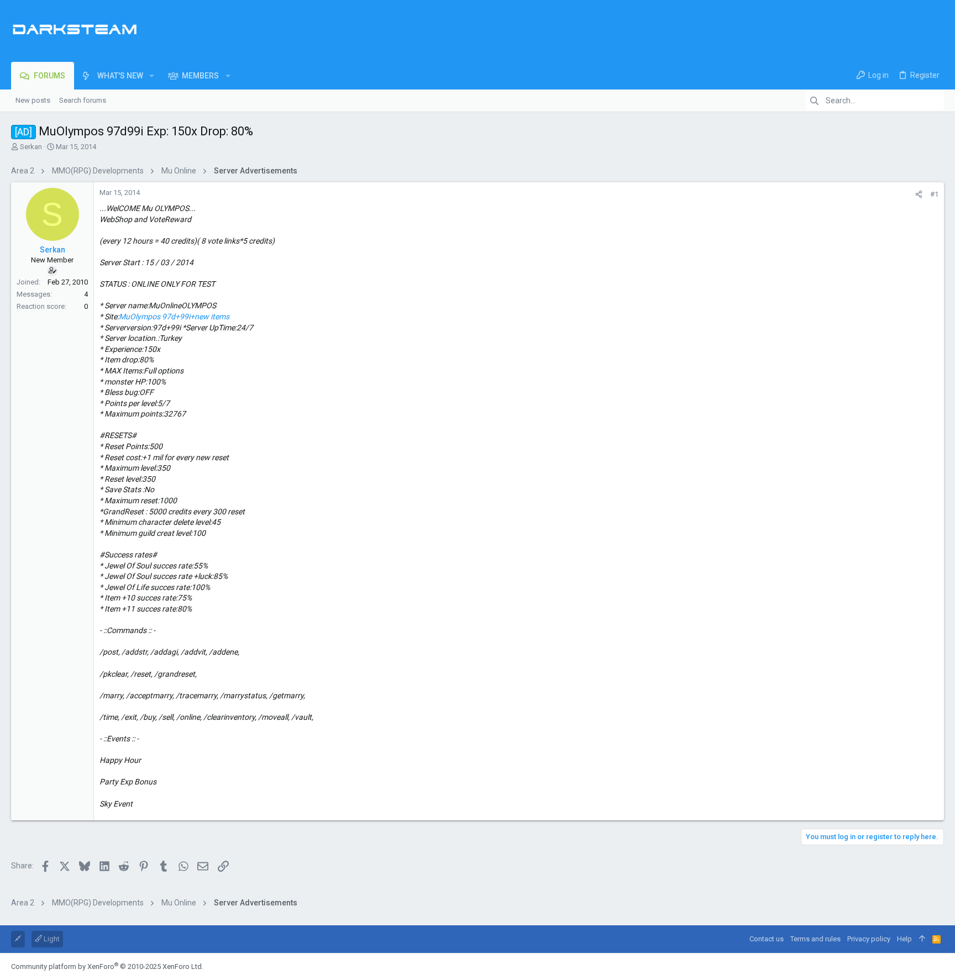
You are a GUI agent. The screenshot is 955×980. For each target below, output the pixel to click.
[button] (151, 75)
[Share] (918, 194)
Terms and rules (815, 939)
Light (51, 939)
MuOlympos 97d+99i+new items (174, 316)
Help (904, 939)
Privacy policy (868, 939)
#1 (934, 194)
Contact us (766, 939)
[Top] (922, 939)
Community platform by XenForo (107, 966)
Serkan (31, 147)
